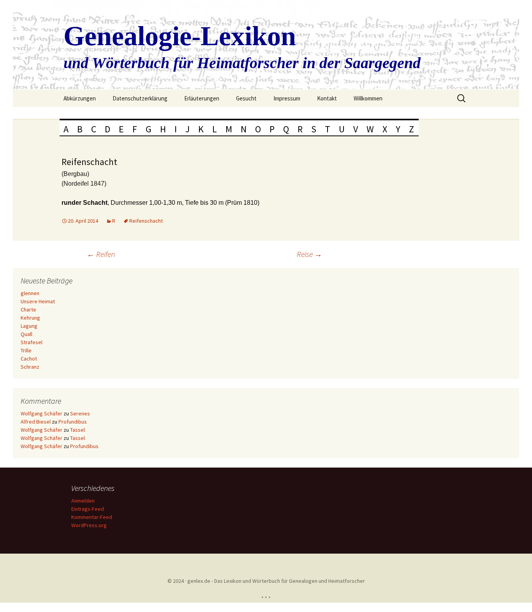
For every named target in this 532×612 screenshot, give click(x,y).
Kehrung (30, 317)
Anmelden (83, 500)
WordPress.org (89, 525)
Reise (309, 254)
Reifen (101, 254)
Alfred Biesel (36, 421)
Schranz (30, 366)
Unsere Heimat (38, 301)
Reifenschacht (146, 220)
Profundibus (72, 421)
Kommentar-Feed (91, 517)
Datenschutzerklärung (140, 98)
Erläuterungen (201, 98)
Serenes (80, 413)
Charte (28, 309)
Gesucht (246, 98)
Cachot (29, 358)
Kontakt (327, 98)
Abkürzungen (79, 98)
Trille (26, 350)
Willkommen (368, 98)
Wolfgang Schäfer (41, 413)
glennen (30, 293)
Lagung (29, 325)
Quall (26, 334)
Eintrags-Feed (87, 508)
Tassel (77, 429)
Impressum (286, 98)
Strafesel (31, 342)
